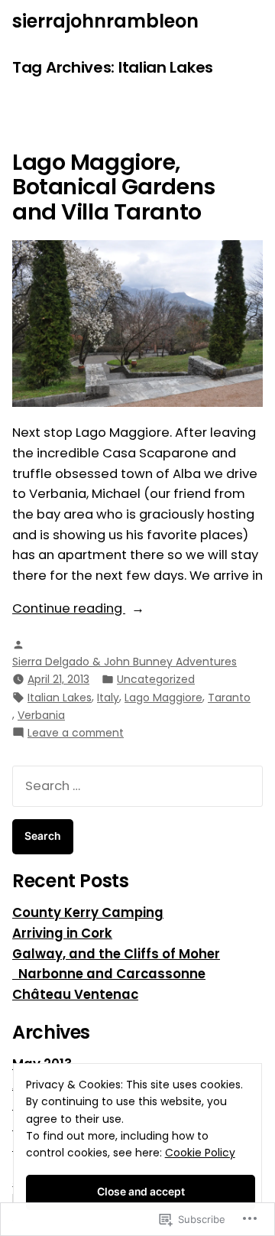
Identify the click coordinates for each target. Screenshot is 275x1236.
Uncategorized (156, 679)
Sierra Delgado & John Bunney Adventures (124, 661)
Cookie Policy (200, 1152)
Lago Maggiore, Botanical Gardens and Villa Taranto (113, 187)
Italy (108, 697)
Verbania (41, 715)
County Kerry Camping (87, 913)
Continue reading (68, 609)
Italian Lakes (60, 697)
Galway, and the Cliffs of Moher (116, 954)
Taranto (229, 697)
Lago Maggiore (163, 697)
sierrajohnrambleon (105, 21)
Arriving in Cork (62, 933)
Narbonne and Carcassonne (108, 974)
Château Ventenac (75, 994)
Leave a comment (76, 732)
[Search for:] (137, 786)
